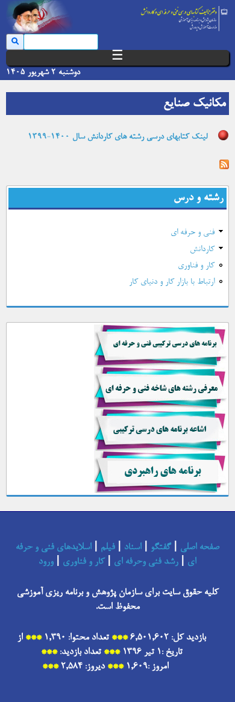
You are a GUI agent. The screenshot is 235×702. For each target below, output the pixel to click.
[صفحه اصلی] (184, 15)
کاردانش (202, 250)
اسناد (133, 547)
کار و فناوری (196, 266)
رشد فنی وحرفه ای (146, 561)
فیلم (108, 547)
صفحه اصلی (199, 547)
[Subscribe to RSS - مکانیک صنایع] (224, 166)
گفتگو (161, 547)
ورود (46, 561)
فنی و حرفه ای (193, 233)
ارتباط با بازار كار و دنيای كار (172, 282)
